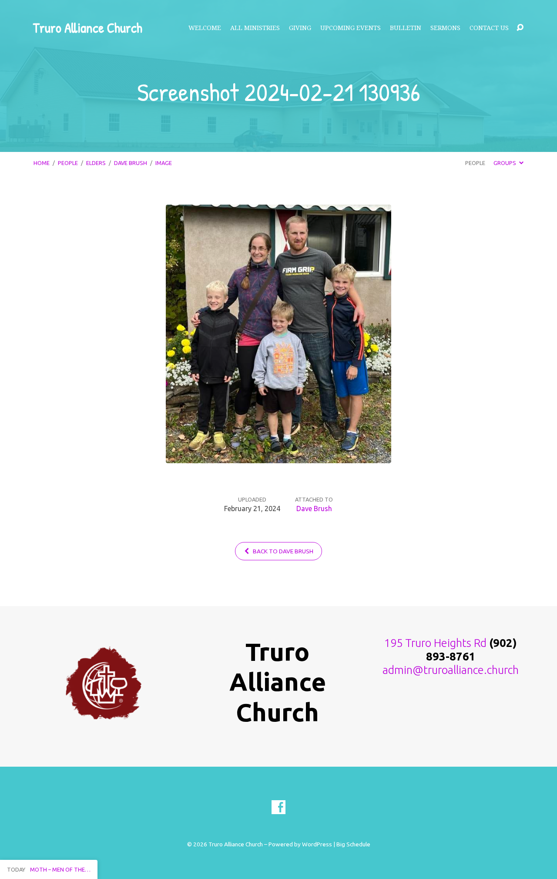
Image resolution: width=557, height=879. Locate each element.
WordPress (317, 844)
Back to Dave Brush (282, 551)
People (68, 163)
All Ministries (255, 28)
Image (163, 163)
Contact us (489, 28)
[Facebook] (278, 807)
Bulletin (405, 28)
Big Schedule (353, 844)
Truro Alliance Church (87, 27)
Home (42, 163)
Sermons (445, 28)
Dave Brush (130, 163)
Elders (96, 163)
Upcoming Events (350, 28)
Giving (300, 28)
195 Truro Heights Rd (435, 643)
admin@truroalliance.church (451, 669)
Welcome (204, 28)
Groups (505, 163)
